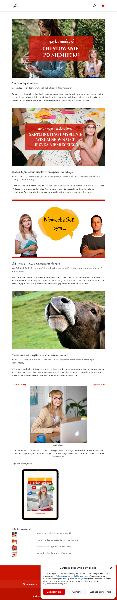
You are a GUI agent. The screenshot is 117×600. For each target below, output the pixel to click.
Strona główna (30, 584)
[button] (111, 567)
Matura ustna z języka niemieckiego (54, 546)
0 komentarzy (65, 88)
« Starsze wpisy (19, 384)
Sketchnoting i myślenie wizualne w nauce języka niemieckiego (42, 172)
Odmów (76, 591)
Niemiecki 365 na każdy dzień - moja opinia (57, 540)
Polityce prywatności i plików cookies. (72, 576)
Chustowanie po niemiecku (25, 83)
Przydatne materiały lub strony (40, 88)
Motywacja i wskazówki (62, 176)
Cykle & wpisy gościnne (37, 176)
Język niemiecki (58, 268)
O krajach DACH (50, 359)
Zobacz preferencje (100, 591)
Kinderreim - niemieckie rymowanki (54, 533)
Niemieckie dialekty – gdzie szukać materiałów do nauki (40, 355)
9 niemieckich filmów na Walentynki (54, 553)
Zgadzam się (54, 591)
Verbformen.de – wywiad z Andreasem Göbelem (36, 264)
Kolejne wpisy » (97, 384)
